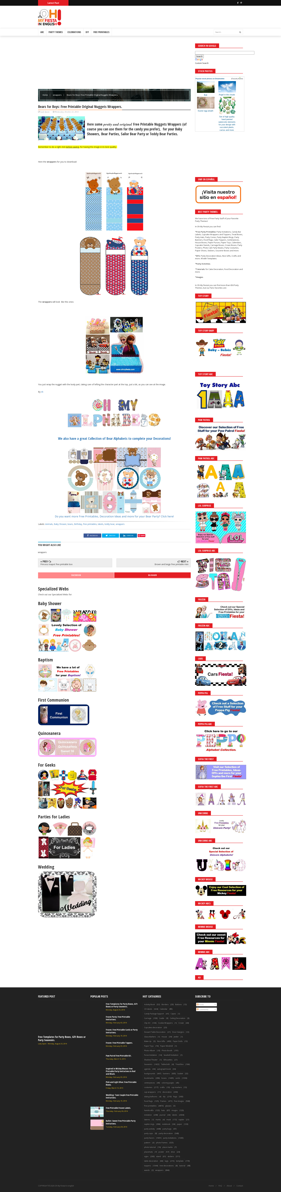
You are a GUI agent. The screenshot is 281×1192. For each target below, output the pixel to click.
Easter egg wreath (205, 111)
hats (163, 1110)
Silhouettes (167, 1060)
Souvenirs (148, 1064)
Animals (49, 524)
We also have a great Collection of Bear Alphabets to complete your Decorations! (114, 438)
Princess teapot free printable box (56, 564)
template (180, 1161)
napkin (181, 1119)
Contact (240, 1186)
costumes (148, 1087)
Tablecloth (165, 1064)
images (175, 1110)
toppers (147, 1165)
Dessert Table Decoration (155, 1032)
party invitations (169, 1138)
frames (163, 1101)
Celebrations (74, 32)
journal (162, 1115)
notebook (166, 1124)
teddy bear (109, 524)
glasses (168, 1106)
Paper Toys (149, 1046)
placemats (148, 1152)
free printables (90, 524)
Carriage (147, 1018)
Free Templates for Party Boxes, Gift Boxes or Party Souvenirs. (62, 1038)
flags (175, 1096)
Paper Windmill (166, 1046)
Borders (165, 1004)
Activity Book (149, 1004)
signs (146, 1156)
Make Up (147, 1041)
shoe (173, 1152)
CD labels (148, 1009)
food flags (148, 1101)
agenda (147, 1069)
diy (164, 1096)
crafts (162, 1087)
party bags (166, 1129)
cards (177, 1078)
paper (179, 1124)
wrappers (57, 95)
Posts (201, 1004)
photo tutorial (150, 1147)
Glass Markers (150, 1036)
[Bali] (206, 92)
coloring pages (168, 1083)
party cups (148, 1133)
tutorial (182, 1165)
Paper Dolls (178, 1041)
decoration (167, 1092)
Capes (173, 1013)
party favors (149, 1138)
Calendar (163, 1009)
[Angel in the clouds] (227, 92)
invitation (148, 1115)
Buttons (178, 1004)
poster (161, 1152)
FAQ (220, 1186)
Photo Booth (167, 1050)
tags (166, 1161)
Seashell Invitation (171, 1055)
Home (45, 95)
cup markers (176, 1087)
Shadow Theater (151, 1060)
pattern (147, 1142)
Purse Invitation (150, 1055)
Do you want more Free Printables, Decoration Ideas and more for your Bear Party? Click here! (114, 516)
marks (158, 1119)
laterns (147, 1119)
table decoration (151, 1161)
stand (158, 1156)
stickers (171, 1156)
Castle (161, 1018)
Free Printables (101, 32)
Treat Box (179, 1064)
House (164, 1036)
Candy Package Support (154, 1013)
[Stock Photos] (237, 78)
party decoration (166, 1133)
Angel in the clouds (227, 95)
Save (143, 535)
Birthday (78, 524)
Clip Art (147, 1023)
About (229, 1186)
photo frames (161, 1142)
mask (168, 1119)
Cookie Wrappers (165, 1023)
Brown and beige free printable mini (171, 564)
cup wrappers (150, 1092)
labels (100, 524)
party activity (149, 1129)
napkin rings (149, 1124)
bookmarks (149, 1078)
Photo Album (149, 1050)
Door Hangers (178, 1032)
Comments (203, 1009)
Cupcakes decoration (153, 1027)
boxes (164, 1078)
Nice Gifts (161, 1041)
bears (70, 524)
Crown (181, 1023)
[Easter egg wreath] (206, 107)
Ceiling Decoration (177, 1018)
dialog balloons (150, 1096)
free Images (179, 1101)
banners (166, 1073)
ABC (42, 32)
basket (180, 1073)
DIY (87, 32)
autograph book (164, 1069)
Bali (205, 95)
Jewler (176, 1036)
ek (42, 391)
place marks (167, 1147)
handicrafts (149, 1110)
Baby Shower (60, 524)
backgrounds (149, 1073)
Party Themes (56, 32)
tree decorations (167, 1165)
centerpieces (149, 1083)
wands (147, 1170)
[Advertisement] (114, 63)
